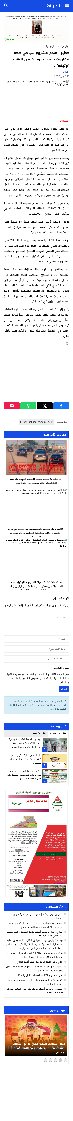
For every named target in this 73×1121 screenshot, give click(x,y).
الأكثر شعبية (39, 733)
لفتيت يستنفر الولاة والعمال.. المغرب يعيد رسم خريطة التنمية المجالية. (35, 982)
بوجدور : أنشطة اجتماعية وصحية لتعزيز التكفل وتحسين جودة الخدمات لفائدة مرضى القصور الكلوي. (25, 745)
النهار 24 (55, 6)
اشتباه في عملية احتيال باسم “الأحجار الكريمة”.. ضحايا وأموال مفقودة (25, 759)
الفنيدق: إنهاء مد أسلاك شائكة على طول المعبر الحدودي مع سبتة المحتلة (34, 991)
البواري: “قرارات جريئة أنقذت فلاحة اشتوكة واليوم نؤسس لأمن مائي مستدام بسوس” (34, 934)
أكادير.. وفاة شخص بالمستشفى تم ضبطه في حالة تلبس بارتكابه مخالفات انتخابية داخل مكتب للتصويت (36, 533)
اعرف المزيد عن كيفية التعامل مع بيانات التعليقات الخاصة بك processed (37, 707)
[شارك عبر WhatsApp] (28, 406)
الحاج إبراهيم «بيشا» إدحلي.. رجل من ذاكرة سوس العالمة (38, 916)
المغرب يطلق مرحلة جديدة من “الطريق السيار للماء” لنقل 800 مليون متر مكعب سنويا (34, 968)
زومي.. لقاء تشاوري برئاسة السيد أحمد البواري (40, 961)
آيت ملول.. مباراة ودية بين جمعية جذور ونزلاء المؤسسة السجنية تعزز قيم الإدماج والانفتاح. (24, 775)
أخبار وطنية (51, 46)
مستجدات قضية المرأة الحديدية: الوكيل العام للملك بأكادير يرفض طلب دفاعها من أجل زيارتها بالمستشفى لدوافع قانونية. (36, 586)
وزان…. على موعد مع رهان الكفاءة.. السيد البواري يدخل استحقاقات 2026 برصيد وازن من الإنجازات (35, 955)
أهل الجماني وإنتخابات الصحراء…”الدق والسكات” (39, 975)
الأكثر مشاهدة (58, 733)
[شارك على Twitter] (45, 406)
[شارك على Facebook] (61, 406)
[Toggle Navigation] (67, 6)
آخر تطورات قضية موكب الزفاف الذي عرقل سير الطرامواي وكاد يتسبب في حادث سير (36, 481)
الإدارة (66, 72)
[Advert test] (36, 843)
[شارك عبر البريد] (12, 406)
